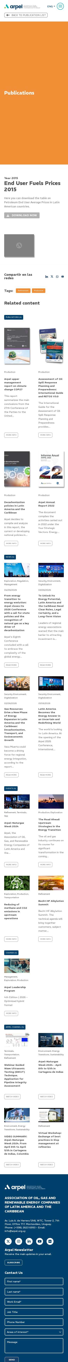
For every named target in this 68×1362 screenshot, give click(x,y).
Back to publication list (29, 15)
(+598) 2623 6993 (24, 1227)
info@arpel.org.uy (15, 1231)
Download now (21, 214)
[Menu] (60, 6)
